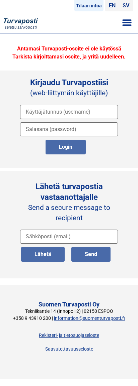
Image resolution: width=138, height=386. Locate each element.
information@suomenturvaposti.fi (89, 318)
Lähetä (42, 254)
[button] (127, 22)
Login (65, 147)
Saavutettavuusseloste (69, 349)
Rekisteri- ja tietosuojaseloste (69, 335)
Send (91, 254)
